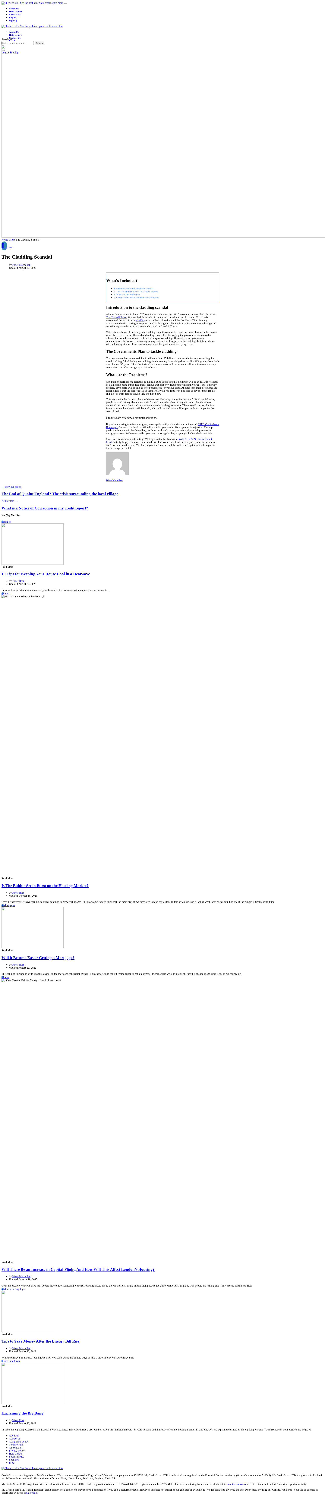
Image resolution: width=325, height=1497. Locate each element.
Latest (12, 239)
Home (5, 239)
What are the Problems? (128, 294)
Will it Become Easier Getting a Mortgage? (38, 957)
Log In (12, 17)
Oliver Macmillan (21, 264)
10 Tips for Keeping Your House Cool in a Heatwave (46, 574)
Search (39, 43)
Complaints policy (18, 1441)
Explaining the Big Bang (22, 1413)
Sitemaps (14, 1459)
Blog (11, 1462)
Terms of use (16, 1444)
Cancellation (15, 1447)
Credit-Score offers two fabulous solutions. (137, 297)
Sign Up (13, 20)
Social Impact (16, 1456)
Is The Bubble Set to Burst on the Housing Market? (45, 885)
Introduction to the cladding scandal (134, 288)
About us (14, 1435)
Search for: (7, 39)
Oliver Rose (18, 581)
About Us (14, 8)
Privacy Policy (17, 1450)
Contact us (14, 1438)
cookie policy (31, 1492)
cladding (140, 320)
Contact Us (15, 14)
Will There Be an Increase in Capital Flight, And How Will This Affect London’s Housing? (78, 1269)
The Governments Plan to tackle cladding (137, 291)
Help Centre (15, 11)
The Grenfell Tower (116, 317)
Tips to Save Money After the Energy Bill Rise (40, 1341)
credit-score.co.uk (236, 1484)
